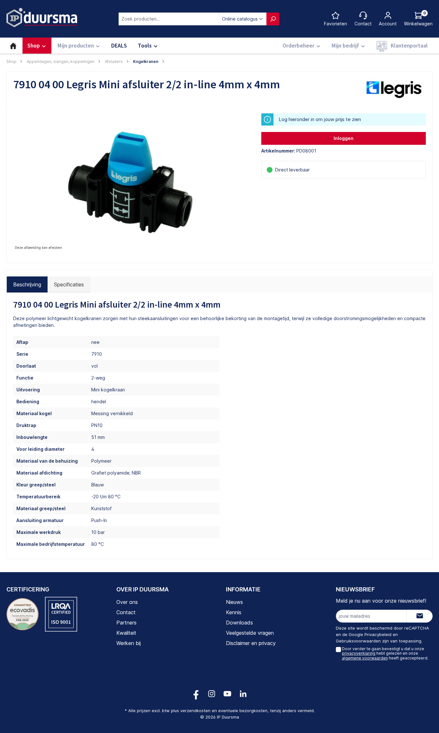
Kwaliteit (126, 633)
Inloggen (344, 138)
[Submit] (420, 616)
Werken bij (128, 643)
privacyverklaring (358, 653)
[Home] (13, 46)
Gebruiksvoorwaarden (358, 640)
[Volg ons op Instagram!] (211, 693)
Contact (126, 612)
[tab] (27, 284)
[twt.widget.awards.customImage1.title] (22, 614)
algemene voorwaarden (365, 658)
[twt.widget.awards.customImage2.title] (61, 614)
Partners (126, 622)
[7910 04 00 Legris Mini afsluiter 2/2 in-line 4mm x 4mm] (130, 182)
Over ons (127, 602)
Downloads (239, 622)
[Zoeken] (272, 19)
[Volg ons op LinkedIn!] (243, 693)
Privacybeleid (377, 634)
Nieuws (234, 602)
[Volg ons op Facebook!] (196, 693)
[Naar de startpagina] (41, 17)
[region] (131, 182)
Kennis (233, 612)
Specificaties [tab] (69, 284)
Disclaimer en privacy (251, 643)
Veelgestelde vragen (250, 633)
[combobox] (169, 19)
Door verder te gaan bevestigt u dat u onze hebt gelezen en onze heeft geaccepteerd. (385, 653)
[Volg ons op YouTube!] (227, 693)
